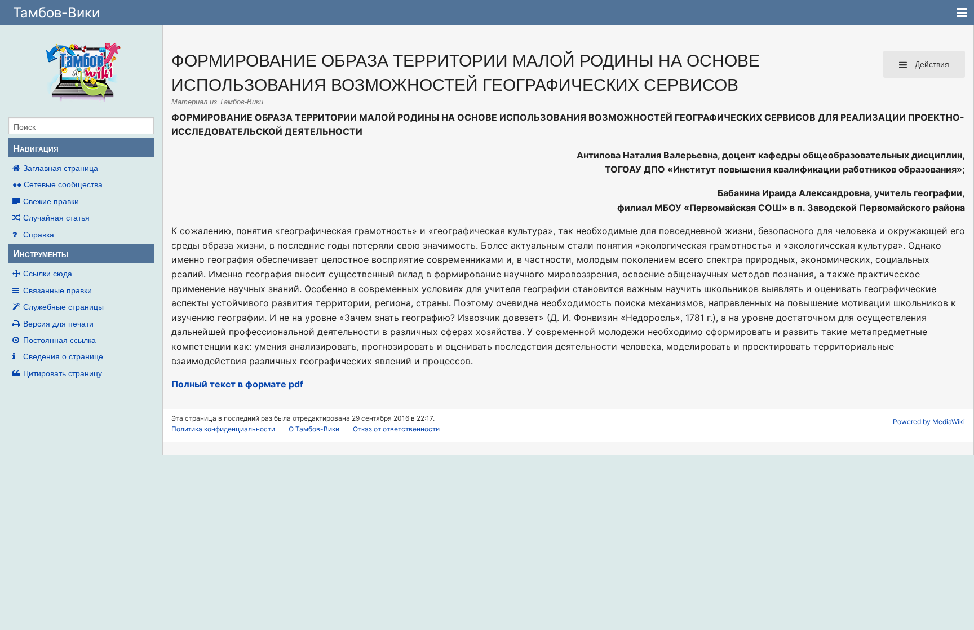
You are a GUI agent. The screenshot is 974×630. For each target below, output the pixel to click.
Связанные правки (57, 290)
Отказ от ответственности (396, 429)
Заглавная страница (60, 167)
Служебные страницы (63, 306)
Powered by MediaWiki (929, 421)
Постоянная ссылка (59, 339)
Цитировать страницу (62, 372)
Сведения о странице (63, 356)
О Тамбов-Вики (314, 429)
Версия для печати (58, 323)
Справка (38, 234)
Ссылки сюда (47, 273)
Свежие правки (51, 200)
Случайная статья (56, 217)
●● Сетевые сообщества (57, 184)
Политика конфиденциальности (223, 429)
